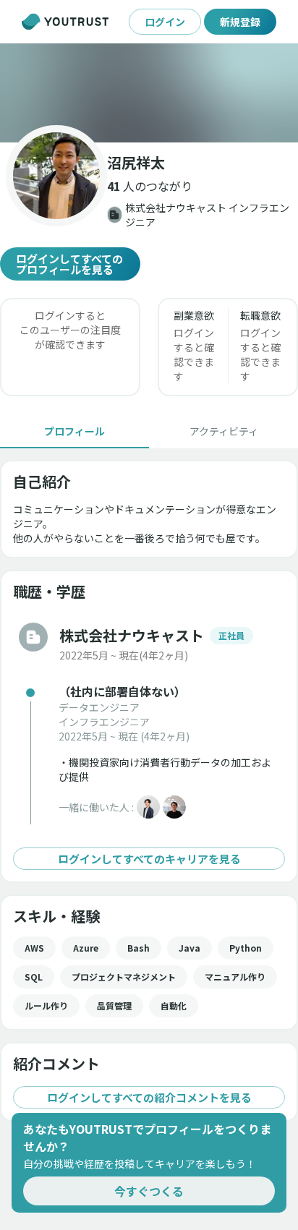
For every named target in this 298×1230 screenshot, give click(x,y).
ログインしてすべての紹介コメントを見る (149, 1097)
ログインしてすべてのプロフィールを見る (69, 264)
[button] (149, 92)
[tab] (74, 431)
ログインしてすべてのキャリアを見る (149, 858)
